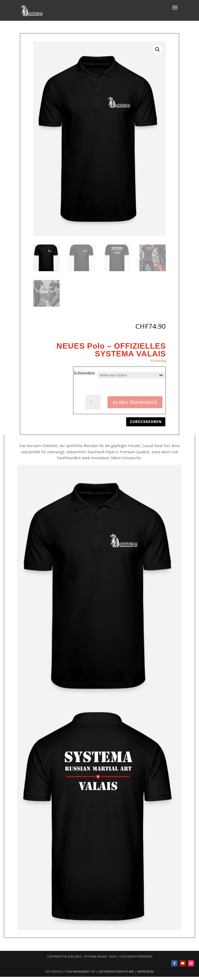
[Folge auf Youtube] (183, 963)
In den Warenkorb (135, 402)
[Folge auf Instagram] (191, 963)
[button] (157, 49)
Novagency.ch (84, 971)
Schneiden (84, 373)
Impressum (145, 971)
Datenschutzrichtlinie (116, 971)
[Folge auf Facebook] (174, 963)
